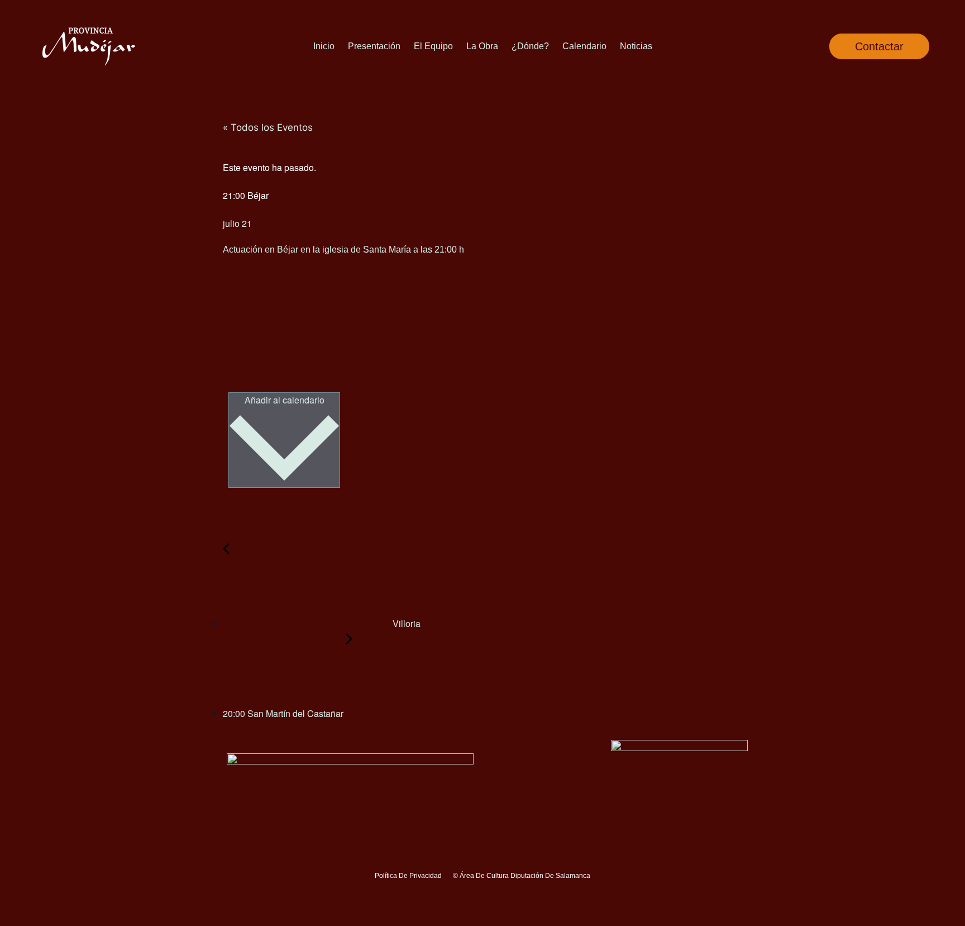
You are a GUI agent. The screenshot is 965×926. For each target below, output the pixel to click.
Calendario (584, 46)
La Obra (482, 46)
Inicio (324, 46)
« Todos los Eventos (268, 127)
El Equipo (433, 46)
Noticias (636, 46)
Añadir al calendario (284, 399)
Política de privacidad (408, 876)
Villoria (405, 623)
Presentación (374, 46)
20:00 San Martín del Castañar (284, 713)
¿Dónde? (530, 46)
